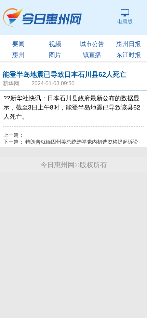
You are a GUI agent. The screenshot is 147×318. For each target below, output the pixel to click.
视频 (55, 44)
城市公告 (92, 44)
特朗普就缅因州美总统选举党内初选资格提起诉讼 (81, 142)
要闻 (18, 44)
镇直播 (92, 55)
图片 (55, 55)
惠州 (18, 55)
